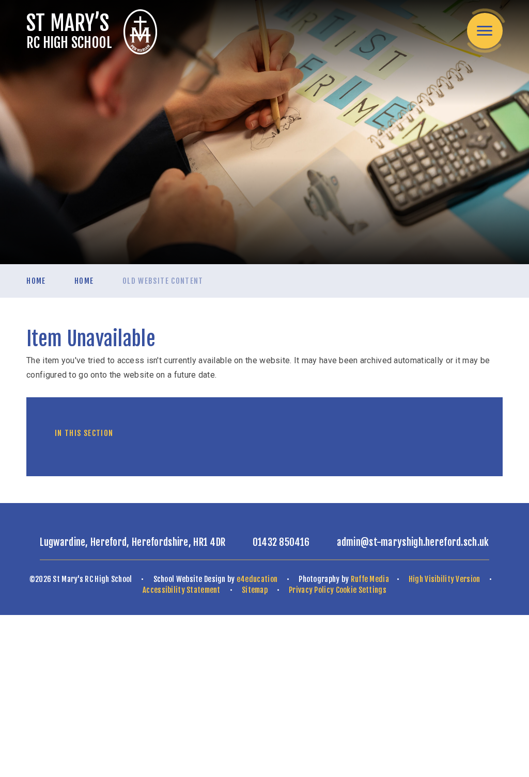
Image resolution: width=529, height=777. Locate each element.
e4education (257, 579)
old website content (163, 281)
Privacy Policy (311, 590)
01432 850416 (281, 542)
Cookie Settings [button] (361, 590)
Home (35, 281)
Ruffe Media (370, 579)
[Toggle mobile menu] (485, 30)
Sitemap (255, 590)
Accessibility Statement (182, 590)
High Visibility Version (444, 579)
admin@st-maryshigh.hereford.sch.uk (413, 542)
